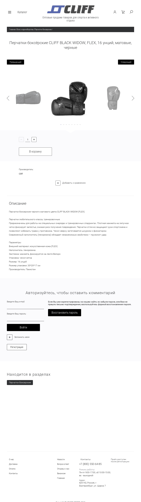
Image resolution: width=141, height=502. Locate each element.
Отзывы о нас (63, 468)
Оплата (12, 468)
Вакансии (61, 473)
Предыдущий (15, 62)
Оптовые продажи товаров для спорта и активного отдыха (70, 19)
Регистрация (16, 347)
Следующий (126, 62)
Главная (12, 29)
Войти (23, 327)
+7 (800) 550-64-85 (90, 464)
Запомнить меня (21, 337)
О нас (11, 459)
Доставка (13, 464)
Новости (61, 459)
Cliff (21, 173)
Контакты (13, 473)
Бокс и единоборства (25, 29)
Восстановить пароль (64, 312)
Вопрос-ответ (63, 464)
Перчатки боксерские (43, 29)
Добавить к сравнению (74, 183)
